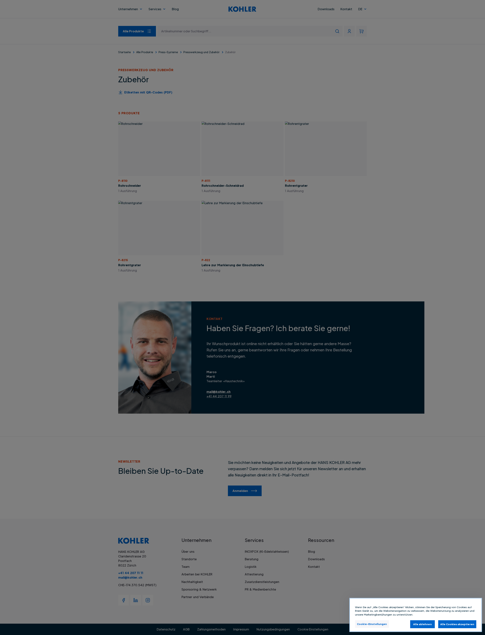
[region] (415, 615)
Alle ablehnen (422, 624)
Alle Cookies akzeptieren (457, 624)
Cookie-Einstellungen (372, 623)
